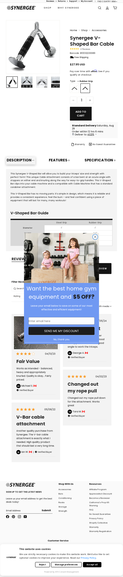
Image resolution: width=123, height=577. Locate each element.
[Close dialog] (95, 237)
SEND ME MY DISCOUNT (61, 331)
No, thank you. (61, 339)
